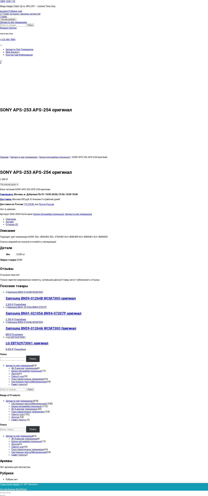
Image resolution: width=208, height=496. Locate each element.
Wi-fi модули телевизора (24, 409)
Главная (4, 157)
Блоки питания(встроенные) (54, 157)
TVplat (3, 16)
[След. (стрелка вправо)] (4, 495)
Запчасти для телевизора (13, 22)
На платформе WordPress (13, 489)
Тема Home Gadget (10, 484)
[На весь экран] (4, 492)
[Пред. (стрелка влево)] (1, 495)
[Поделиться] (7, 492)
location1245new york (11, 11)
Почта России (46, 204)
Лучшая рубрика (8, 19)
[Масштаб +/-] (1, 492)
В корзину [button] (17, 334)
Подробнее (20, 304)
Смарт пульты (18, 419)
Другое (15, 417)
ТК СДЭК (29, 204)
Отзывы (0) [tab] (12, 224)
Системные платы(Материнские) (29, 403)
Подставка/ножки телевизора (27, 411)
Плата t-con (17, 414)
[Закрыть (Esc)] (9, 492)
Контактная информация (19, 54)
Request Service (8, 28)
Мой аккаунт (13, 52)
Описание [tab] (11, 219)
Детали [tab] (10, 221)
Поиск (30, 25)
